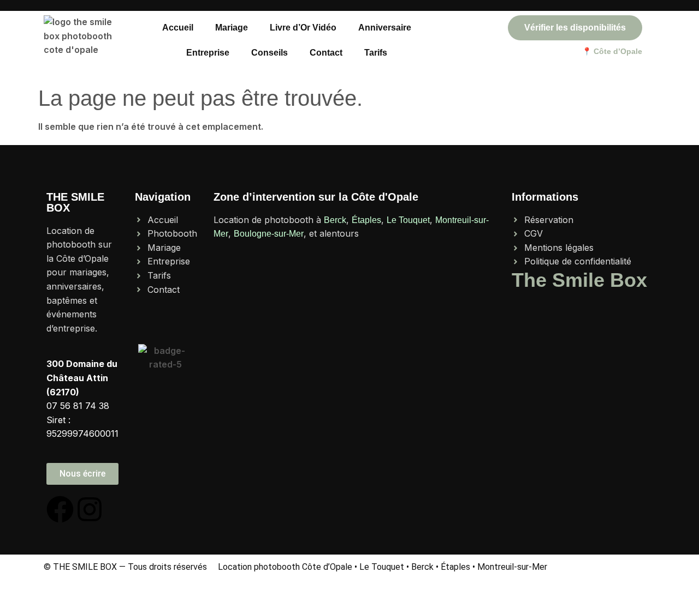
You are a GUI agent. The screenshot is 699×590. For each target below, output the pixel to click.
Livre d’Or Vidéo (303, 27)
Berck (335, 220)
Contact (326, 52)
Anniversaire (384, 27)
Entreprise (207, 52)
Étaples (366, 220)
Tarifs (375, 52)
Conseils (269, 52)
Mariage (231, 27)
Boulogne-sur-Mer (269, 233)
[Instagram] (89, 509)
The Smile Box (579, 280)
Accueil (177, 27)
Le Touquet (408, 220)
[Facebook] (60, 509)
